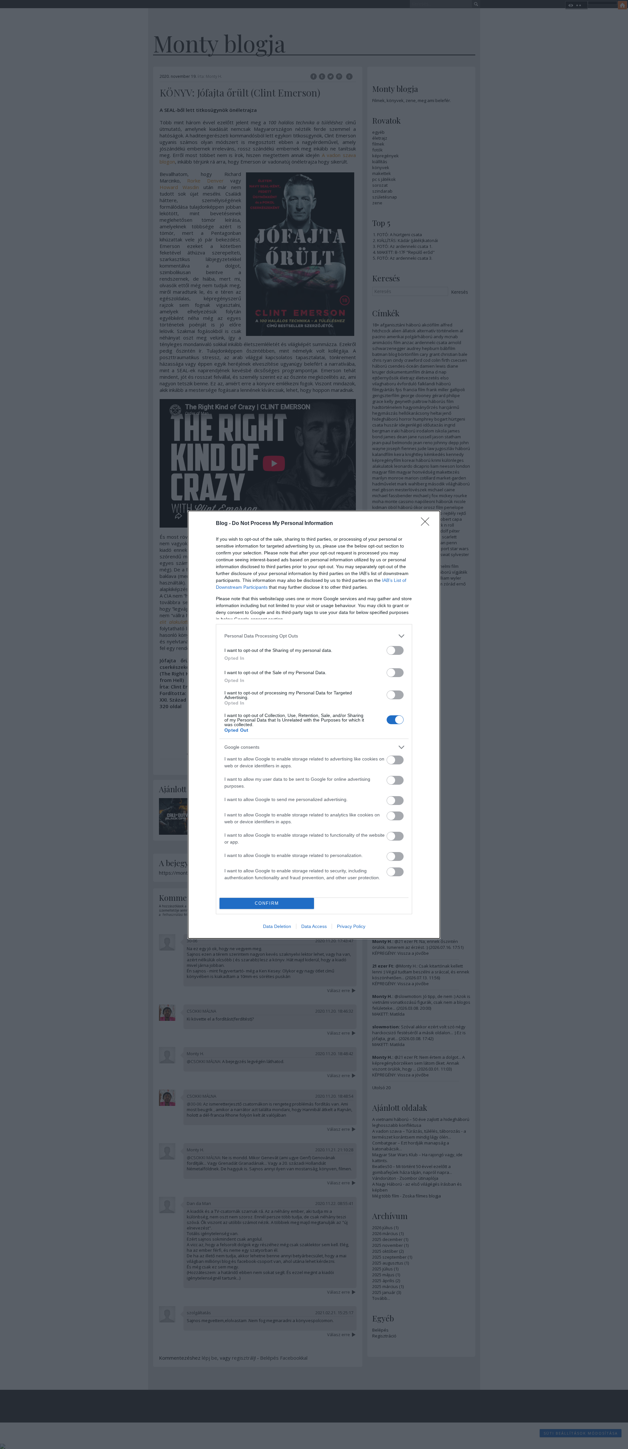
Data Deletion (277, 926)
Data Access (314, 926)
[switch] (395, 650)
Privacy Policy (351, 926)
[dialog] (314, 724)
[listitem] (314, 636)
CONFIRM (267, 903)
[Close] (427, 523)
